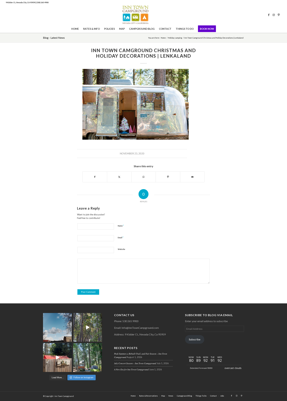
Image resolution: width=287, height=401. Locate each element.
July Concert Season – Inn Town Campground (135, 363)
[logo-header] (143, 15)
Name (121, 225)
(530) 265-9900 (42, 2)
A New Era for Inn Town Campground (131, 369)
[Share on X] (119, 177)
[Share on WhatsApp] (144, 177)
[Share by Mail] (192, 177)
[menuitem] (75, 29)
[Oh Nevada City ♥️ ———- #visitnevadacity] (57, 327)
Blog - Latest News (54, 37)
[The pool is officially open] (57, 357)
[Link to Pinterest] (278, 14)
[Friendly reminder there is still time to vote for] (87, 357)
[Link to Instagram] (273, 14)
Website (121, 249)
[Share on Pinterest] (168, 177)
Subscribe (194, 339)
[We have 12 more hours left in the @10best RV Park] (87, 327)
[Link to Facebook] (268, 14)
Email (120, 237)
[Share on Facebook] (95, 177)
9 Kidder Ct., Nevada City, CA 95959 (20, 2)
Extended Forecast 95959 (201, 368)
